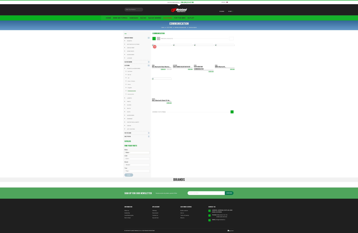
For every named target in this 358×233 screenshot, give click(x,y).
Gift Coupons (131, 129)
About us (126, 210)
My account (155, 213)
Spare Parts (130, 51)
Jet (128, 78)
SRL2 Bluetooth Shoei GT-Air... (161, 100)
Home (125, 33)
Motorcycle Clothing (133, 44)
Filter (128, 175)
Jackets (129, 98)
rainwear (129, 118)
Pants (129, 101)
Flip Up (129, 74)
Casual (129, 125)
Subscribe (229, 193)
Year (125, 168)
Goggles (130, 87)
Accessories (130, 54)
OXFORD (175, 65)
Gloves (129, 105)
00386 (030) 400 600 (221, 216)
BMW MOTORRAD (128, 38)
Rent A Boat (127, 217)
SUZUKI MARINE (128, 62)
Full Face (130, 71)
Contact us (155, 215)
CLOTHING (127, 65)
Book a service (184, 210)
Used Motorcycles (129, 215)
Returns (182, 217)
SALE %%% (127, 136)
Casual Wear (130, 47)
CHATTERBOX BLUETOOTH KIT (181, 67)
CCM (125, 156)
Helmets (129, 41)
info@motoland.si (220, 219)
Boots (129, 108)
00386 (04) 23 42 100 (221, 215)
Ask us (182, 213)
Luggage (129, 58)
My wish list (155, 217)
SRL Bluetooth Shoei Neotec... (161, 67)
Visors (129, 84)
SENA (153, 65)
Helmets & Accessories (133, 68)
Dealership (127, 213)
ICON (195, 65)
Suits (128, 111)
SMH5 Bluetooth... (220, 67)
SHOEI (153, 99)
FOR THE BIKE (127, 133)
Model (126, 162)
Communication (132, 91)
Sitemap (154, 210)
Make (126, 149)
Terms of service (184, 215)
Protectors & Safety (133, 122)
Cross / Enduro (131, 81)
